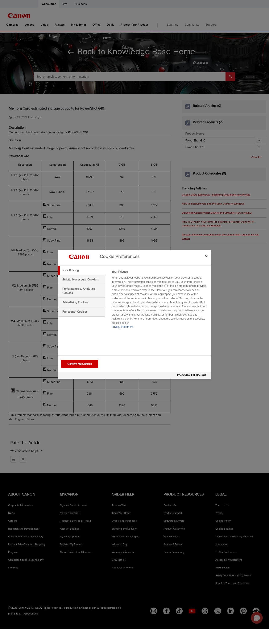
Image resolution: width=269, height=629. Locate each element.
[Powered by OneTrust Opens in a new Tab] (193, 376)
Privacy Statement (122, 327)
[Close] (206, 256)
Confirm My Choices (79, 364)
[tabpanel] (159, 300)
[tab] (81, 270)
